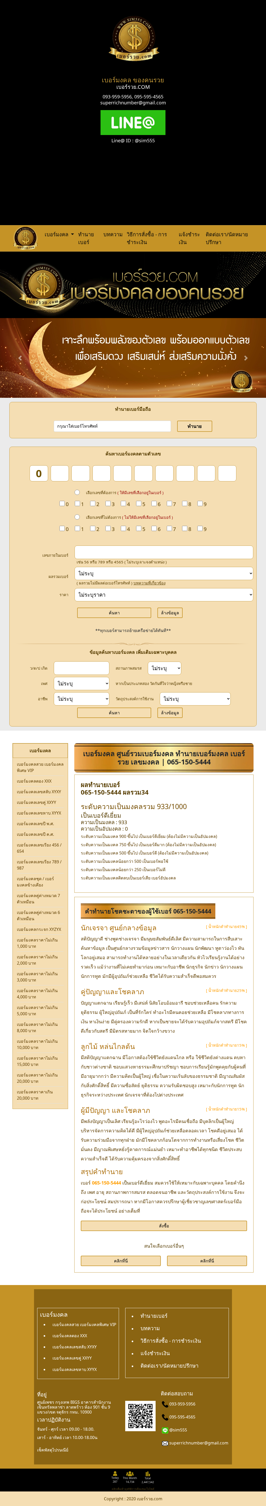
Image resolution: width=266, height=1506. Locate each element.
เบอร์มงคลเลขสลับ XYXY (39, 792)
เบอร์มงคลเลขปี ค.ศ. (35, 834)
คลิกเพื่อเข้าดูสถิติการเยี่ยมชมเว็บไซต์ (133, 1489)
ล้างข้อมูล (170, 613)
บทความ (113, 234)
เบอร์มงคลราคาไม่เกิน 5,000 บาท (37, 1011)
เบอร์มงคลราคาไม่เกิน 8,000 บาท (37, 1027)
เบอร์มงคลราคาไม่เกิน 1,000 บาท (37, 943)
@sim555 (178, 1430)
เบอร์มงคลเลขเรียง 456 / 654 (39, 848)
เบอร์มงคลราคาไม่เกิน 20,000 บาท (37, 1078)
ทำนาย (195, 426)
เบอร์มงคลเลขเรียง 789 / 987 (39, 865)
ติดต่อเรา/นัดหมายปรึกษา (227, 238)
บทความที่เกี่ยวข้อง (149, 583)
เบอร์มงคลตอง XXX (34, 781)
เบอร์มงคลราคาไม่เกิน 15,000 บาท (37, 1061)
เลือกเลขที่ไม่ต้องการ (129, 517)
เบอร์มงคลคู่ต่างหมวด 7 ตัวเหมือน (38, 899)
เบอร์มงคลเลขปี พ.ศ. (35, 823)
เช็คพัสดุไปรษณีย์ (52, 1450)
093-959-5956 (117, 96)
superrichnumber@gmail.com (133, 102)
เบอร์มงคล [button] (57, 234)
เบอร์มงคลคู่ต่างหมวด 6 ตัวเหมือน (38, 916)
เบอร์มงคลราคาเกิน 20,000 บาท (35, 1095)
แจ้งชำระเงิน (189, 238)
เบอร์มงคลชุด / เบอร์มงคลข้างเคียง (35, 882)
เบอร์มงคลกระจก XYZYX (39, 929)
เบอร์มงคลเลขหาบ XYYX (39, 813)
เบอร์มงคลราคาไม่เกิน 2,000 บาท (37, 960)
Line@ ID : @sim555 (133, 140)
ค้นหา (114, 613)
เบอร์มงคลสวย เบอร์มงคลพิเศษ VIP (40, 767)
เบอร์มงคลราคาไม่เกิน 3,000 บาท (37, 977)
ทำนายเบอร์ (86, 238)
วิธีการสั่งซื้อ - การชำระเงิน (147, 238)
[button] (20, 358)
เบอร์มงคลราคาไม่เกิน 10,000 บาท (37, 1044)
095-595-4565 (148, 96)
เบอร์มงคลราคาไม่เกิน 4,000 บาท (37, 994)
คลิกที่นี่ (121, 1261)
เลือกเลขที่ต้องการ (125, 492)
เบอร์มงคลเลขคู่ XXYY (36, 802)
